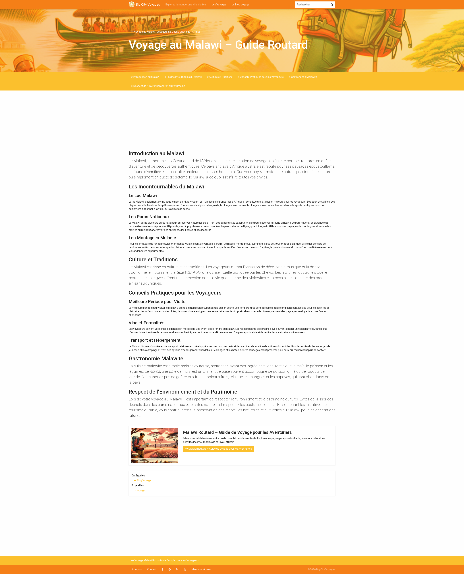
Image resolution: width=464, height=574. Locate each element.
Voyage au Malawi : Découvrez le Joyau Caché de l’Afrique (167, 31)
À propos (136, 569)
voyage (140, 490)
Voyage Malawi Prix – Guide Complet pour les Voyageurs (166, 560)
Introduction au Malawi (146, 76)
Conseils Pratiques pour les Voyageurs (261, 76)
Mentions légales (201, 569)
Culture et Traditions (221, 76)
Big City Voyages (148, 4)
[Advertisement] (232, 121)
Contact (151, 569)
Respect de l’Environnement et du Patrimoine (159, 86)
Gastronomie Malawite (304, 76)
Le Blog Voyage (240, 4)
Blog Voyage (143, 480)
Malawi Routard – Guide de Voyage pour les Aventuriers (220, 448)
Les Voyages (219, 4)
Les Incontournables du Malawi (184, 76)
